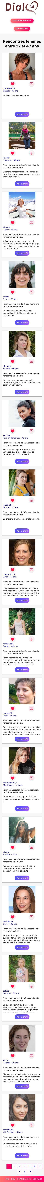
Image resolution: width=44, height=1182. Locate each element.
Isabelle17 (7, 713)
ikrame (6, 158)
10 (29, 1171)
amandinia (8, 921)
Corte (5, 924)
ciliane (6, 296)
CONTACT (37, 1179)
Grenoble (7, 160)
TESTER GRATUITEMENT (22, 21)
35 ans (13, 715)
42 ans (17, 160)
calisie (6, 991)
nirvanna (7, 366)
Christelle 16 (9, 88)
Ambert (6, 368)
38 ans (14, 229)
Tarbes (6, 646)
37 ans (15, 507)
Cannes (6, 1062)
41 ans (13, 577)
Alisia (5, 1060)
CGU (13, 1179)
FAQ (7, 1179)
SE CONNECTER (22, 29)
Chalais (6, 91)
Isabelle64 (8, 505)
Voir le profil (22, 114)
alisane (6, 227)
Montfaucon (8, 785)
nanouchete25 (10, 782)
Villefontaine (9, 1132)
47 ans (15, 91)
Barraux (6, 854)
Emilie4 (6, 435)
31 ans (14, 299)
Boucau (6, 507)
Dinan (5, 577)
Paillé (5, 715)
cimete (6, 852)
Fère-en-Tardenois (11, 438)
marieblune (8, 1129)
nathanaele (8, 644)
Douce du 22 (9, 574)
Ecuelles (7, 993)
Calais (6, 229)
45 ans (19, 785)
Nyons (6, 299)
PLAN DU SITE (24, 1179)
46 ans (15, 368)
